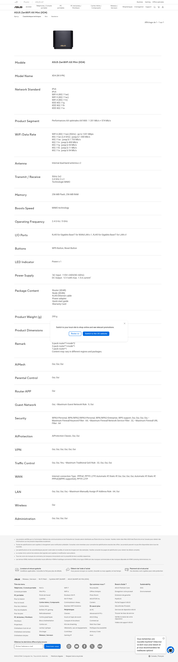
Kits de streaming (70, 624)
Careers (92, 602)
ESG (141, 588)
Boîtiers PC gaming (46, 610)
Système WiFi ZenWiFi (57, 579)
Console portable (20, 592)
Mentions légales (57, 656)
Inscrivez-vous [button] (52, 646)
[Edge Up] (99, 646)
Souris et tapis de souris (72, 617)
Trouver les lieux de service (124, 613)
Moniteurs (17, 621)
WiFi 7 (66, 588)
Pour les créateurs (20, 606)
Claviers (67, 613)
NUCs (41, 588)
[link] (18, 7)
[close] (125, 323)
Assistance (54, 16)
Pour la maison (19, 599)
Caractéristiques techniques (32, 16)
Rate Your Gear (95, 624)
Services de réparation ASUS (125, 610)
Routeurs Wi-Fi (69, 595)
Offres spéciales (158, 2)
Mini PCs (42, 591)
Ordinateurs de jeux (21, 635)
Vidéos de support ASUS (124, 622)
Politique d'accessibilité (98, 628)
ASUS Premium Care (122, 588)
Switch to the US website (96, 333)
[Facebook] (84, 646)
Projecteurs (18, 625)
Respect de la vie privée (74, 656)
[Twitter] (92, 646)
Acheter (29, 7)
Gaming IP (68, 635)
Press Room (94, 595)
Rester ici (75, 333)
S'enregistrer (139, 7)
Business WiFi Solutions (72, 606)
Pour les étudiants (20, 610)
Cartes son (43, 624)
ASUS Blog (94, 617)
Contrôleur (68, 632)
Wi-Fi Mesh (68, 599)
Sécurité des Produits (122, 606)
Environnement (145, 591)
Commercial (94, 621)
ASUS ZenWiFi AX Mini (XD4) (30, 12)
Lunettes (42, 599)
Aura (91, 635)
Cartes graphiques (46, 617)
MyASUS (118, 599)
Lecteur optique (45, 628)
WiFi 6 (66, 591)
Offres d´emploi (95, 591)
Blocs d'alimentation (46, 621)
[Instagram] (68, 646)
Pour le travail (19, 603)
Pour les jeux (18, 614)
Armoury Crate (95, 632)
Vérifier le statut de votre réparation (124, 618)
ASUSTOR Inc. (95, 599)
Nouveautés (94, 588)
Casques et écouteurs (72, 621)
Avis (46, 16)
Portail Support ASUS (123, 602)
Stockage (42, 632)
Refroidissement (45, 613)
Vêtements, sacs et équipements (75, 628)
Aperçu (16, 16)
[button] (140, 2)
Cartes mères (44, 606)
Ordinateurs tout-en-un (22, 628)
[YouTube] (76, 646)
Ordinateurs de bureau (22, 632)
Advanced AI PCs (96, 613)
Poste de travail (44, 595)
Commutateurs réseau (72, 602)
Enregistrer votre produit (124, 591)
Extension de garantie (122, 595)
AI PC (92, 610)
